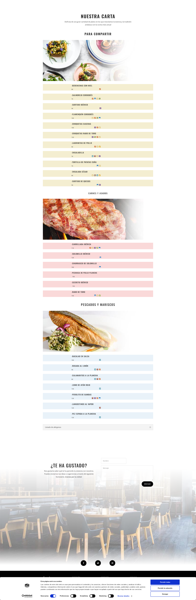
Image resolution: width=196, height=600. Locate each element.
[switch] (73, 596)
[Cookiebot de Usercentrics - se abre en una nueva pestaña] (27, 596)
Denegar (165, 594)
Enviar (147, 484)
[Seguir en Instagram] (112, 563)
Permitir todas (165, 582)
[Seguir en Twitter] (98, 563)
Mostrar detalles (123, 596)
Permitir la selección (165, 588)
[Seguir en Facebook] (83, 563)
